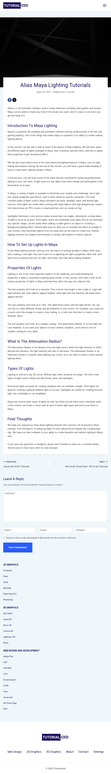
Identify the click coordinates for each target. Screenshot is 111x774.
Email (44, 530)
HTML (6, 685)
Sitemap (99, 751)
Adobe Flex (8, 656)
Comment (10, 493)
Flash (5, 576)
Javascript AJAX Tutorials (16, 464)
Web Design (14, 751)
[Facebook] (10, 100)
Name (8, 530)
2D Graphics (34, 751)
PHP (5, 709)
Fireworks (7, 570)
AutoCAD (7, 619)
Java (5, 691)
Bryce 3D (7, 625)
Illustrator (7, 588)
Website (80, 530)
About (70, 751)
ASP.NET (7, 668)
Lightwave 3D (9, 637)
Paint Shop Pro (10, 594)
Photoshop (8, 599)
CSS (5, 674)
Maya (5, 643)
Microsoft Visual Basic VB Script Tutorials (86, 464)
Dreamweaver (9, 680)
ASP (5, 662)
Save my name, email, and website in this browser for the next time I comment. (41, 538)
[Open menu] (104, 5)
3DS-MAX (7, 613)
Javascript (7, 697)
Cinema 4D (8, 631)
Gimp (5, 582)
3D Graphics (53, 751)
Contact (84, 751)
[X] (14, 100)
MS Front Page (10, 703)
